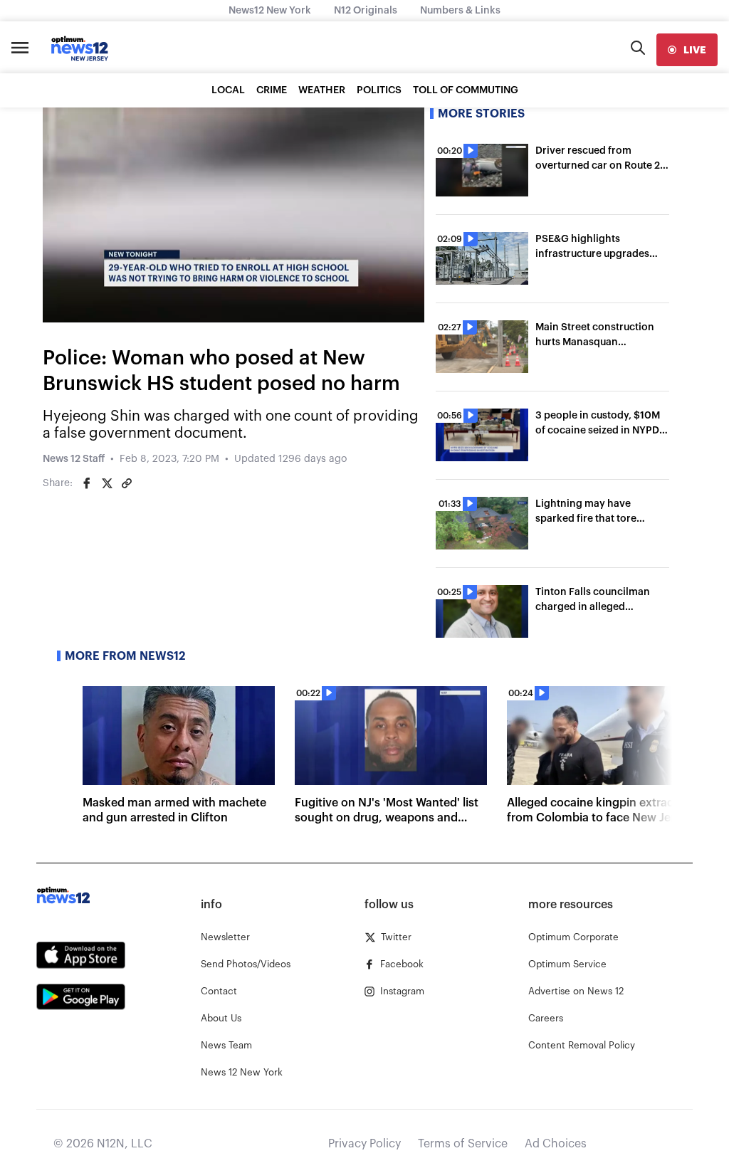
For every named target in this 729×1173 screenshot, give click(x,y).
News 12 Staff (74, 459)
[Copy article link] (126, 483)
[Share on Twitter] (106, 483)
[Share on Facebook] (87, 483)
